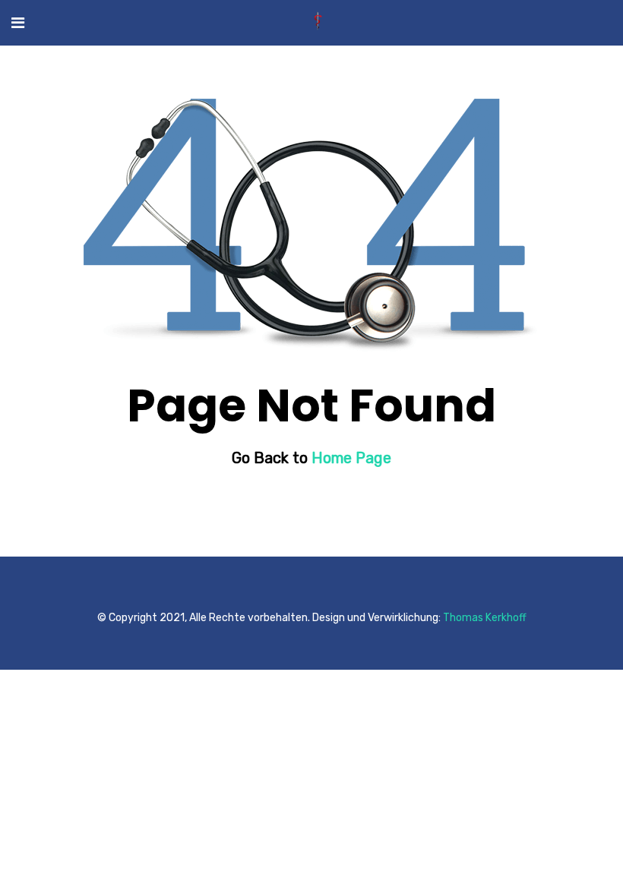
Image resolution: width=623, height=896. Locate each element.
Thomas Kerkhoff (485, 617)
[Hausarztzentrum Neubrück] (318, 22)
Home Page (351, 458)
